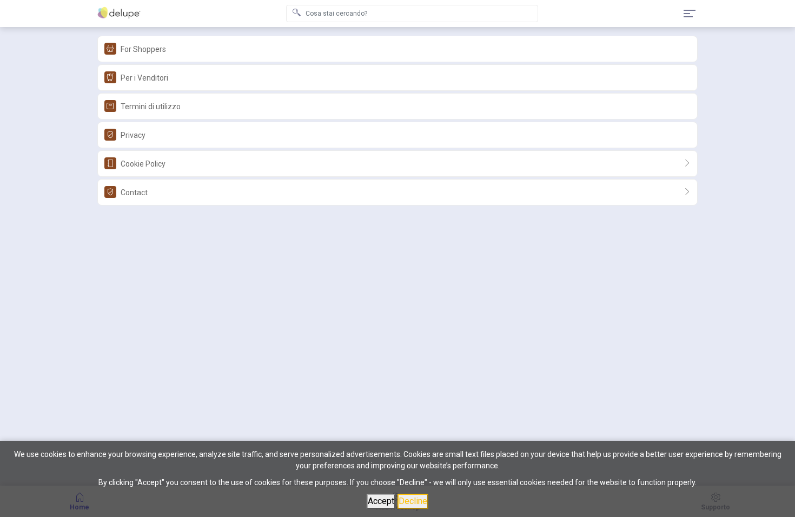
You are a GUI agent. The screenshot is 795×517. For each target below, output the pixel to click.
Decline (413, 501)
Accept (381, 501)
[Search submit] (296, 13)
